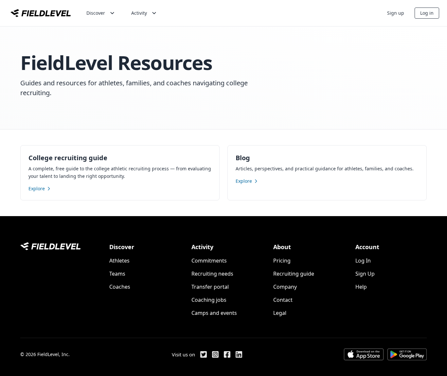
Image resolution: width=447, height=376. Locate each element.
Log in (427, 13)
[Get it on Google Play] (407, 354)
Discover (95, 13)
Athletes (119, 260)
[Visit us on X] (203, 354)
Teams (117, 273)
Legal (279, 312)
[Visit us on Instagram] (215, 354)
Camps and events (214, 312)
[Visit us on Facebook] (227, 354)
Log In (363, 260)
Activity (139, 13)
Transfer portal (210, 286)
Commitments (209, 260)
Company (285, 286)
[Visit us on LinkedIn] (239, 354)
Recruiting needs (212, 273)
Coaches (119, 286)
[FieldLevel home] (40, 13)
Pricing (282, 260)
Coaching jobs (208, 299)
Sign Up (365, 273)
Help (361, 286)
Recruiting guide (293, 273)
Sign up (395, 13)
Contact (283, 299)
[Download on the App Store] (363, 354)
